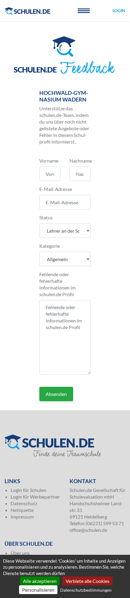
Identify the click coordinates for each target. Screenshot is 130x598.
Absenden (56, 394)
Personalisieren (38, 590)
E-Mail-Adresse (55, 189)
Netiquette (22, 510)
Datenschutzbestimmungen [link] (86, 590)
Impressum (22, 516)
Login (118, 10)
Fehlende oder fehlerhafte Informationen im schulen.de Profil (57, 284)
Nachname (81, 160)
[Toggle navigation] (84, 10)
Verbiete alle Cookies (87, 581)
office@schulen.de (88, 530)
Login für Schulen (28, 490)
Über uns (20, 553)
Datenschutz (24, 503)
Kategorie (49, 246)
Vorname (48, 160)
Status (46, 217)
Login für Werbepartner (35, 496)
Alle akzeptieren (40, 581)
